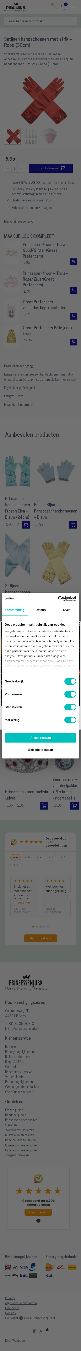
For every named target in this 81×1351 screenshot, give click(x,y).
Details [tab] (41, 610)
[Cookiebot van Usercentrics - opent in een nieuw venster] (58, 598)
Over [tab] (66, 610)
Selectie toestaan (40, 749)
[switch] (70, 694)
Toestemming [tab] (15, 610)
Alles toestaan (40, 737)
